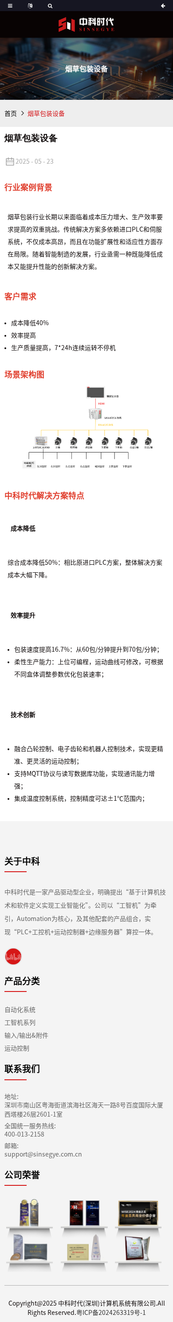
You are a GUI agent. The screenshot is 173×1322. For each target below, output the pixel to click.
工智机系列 (19, 1022)
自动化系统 (19, 1010)
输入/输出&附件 (26, 1035)
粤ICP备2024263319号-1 (111, 1313)
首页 (10, 113)
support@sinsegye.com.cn (43, 1154)
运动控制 (16, 1048)
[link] (13, 956)
